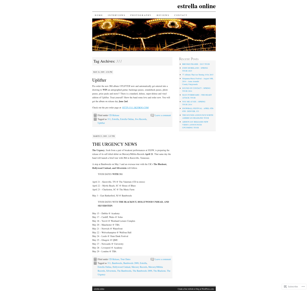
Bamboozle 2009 (131, 263)
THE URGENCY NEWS (114, 144)
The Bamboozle (124, 270)
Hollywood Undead (121, 266)
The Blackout (159, 270)
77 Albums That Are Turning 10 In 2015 (197, 74)
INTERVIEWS (116, 15)
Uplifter (99, 80)
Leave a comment (163, 115)
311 (109, 119)
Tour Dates (125, 259)
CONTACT (180, 15)
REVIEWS (163, 15)
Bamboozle (117, 263)
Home (99, 15)
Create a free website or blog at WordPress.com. (196, 288)
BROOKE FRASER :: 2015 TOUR (196, 64)
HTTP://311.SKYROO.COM (135, 107)
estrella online (196, 5)
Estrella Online (127, 119)
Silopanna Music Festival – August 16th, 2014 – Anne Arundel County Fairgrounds (197, 81)
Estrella (115, 119)
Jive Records (140, 119)
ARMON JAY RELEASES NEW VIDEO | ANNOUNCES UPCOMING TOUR (195, 124)
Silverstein (111, 270)
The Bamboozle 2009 (142, 270)
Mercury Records (139, 266)
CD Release (114, 115)
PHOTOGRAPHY (141, 15)
